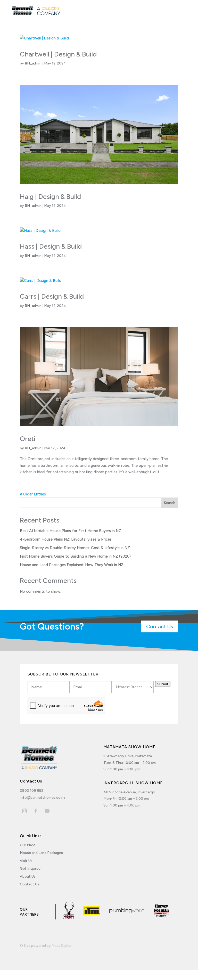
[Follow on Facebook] (35, 811)
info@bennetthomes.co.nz (42, 797)
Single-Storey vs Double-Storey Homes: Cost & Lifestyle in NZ (75, 547)
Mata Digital (61, 945)
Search (169, 503)
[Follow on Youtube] (47, 811)
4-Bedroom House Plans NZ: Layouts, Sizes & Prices (66, 539)
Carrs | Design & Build (52, 296)
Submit (162, 684)
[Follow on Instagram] (24, 811)
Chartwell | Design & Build (58, 54)
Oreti (27, 439)
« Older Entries (33, 494)
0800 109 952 (31, 790)
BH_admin (33, 63)
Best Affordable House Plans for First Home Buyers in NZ (70, 530)
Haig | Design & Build (50, 196)
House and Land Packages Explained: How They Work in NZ (71, 565)
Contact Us (159, 626)
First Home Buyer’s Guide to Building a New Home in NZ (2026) (75, 556)
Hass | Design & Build (51, 246)
